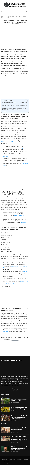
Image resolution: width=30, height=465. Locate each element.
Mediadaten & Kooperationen (12, 458)
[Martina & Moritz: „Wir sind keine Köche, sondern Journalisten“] (5, 430)
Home (2, 16)
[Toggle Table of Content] (25, 100)
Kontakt (26, 459)
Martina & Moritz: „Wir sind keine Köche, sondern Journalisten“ (18, 429)
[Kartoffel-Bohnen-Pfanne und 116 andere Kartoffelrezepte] (5, 409)
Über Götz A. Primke (7, 459)
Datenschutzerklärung (18, 459)
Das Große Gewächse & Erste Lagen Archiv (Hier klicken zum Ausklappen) (14, 338)
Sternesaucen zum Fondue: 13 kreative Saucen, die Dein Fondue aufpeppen (19, 417)
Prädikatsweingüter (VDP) (7, 141)
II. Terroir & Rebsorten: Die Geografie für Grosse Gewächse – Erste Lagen (15, 106)
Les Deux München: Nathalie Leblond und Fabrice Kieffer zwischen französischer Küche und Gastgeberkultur (19, 439)
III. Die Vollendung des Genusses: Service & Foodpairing (14, 108)
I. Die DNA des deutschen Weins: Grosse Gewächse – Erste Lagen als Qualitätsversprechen (15, 103)
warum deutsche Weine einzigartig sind (15, 148)
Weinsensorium (24, 281)
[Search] (28, 12)
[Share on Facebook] (14, 348)
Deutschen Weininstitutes (11, 283)
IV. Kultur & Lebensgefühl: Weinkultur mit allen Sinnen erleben (14, 110)
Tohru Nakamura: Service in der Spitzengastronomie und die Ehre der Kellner (19, 448)
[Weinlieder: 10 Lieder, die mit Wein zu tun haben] (5, 401)
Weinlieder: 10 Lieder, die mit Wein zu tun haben (19, 399)
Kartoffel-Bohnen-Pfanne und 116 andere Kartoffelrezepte (19, 408)
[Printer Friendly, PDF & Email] (8, 342)
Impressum (22, 458)
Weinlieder (5, 331)
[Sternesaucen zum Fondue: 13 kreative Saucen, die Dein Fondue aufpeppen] (5, 418)
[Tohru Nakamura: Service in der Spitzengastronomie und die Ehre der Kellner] (5, 448)
